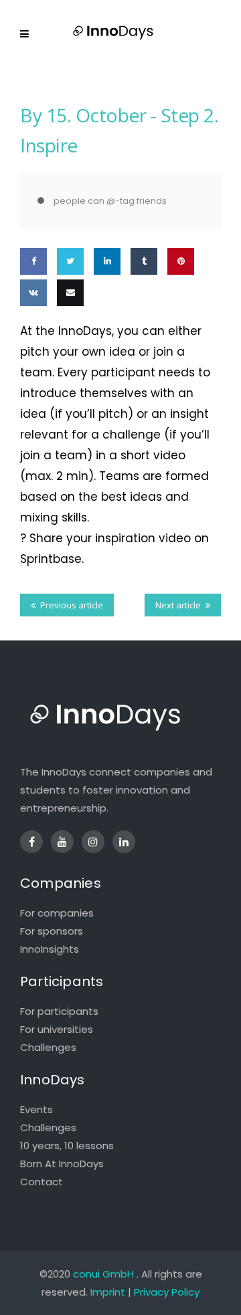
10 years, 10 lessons (67, 1146)
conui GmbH (103, 1274)
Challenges (48, 1047)
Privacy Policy (166, 1292)
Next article (178, 605)
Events (36, 1109)
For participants (59, 1011)
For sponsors (51, 931)
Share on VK (32, 331)
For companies (57, 913)
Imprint (107, 1292)
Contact (41, 1182)
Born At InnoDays (62, 1164)
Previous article (71, 605)
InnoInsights (49, 949)
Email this (67, 331)
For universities (56, 1029)
